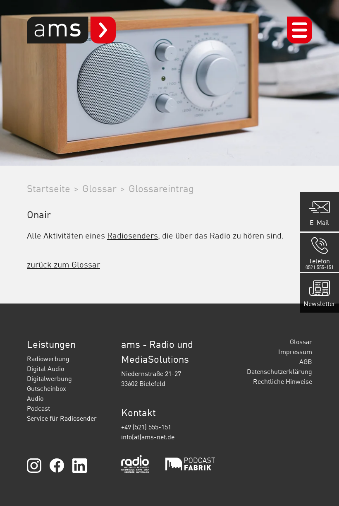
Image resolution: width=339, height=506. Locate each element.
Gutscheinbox (46, 388)
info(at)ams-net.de (147, 437)
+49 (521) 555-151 (146, 427)
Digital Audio (45, 368)
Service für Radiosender (62, 418)
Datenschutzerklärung (279, 371)
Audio (35, 398)
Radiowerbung (48, 358)
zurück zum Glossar (63, 264)
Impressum (295, 351)
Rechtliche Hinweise (282, 381)
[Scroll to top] (321, 488)
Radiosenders (132, 235)
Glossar (301, 341)
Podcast (38, 408)
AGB (305, 361)
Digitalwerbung (49, 378)
